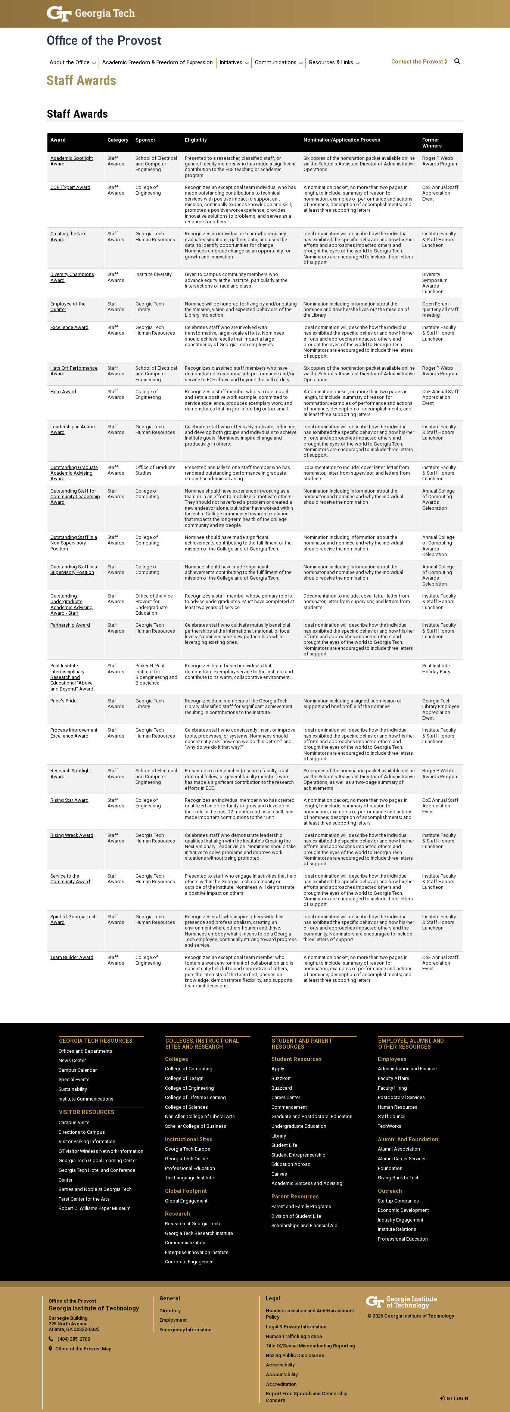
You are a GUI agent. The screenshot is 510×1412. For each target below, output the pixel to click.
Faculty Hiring (392, 1088)
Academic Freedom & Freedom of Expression (157, 62)
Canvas (279, 1174)
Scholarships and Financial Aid (304, 1225)
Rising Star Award (69, 800)
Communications (275, 62)
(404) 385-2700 (73, 1339)
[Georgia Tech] (401, 1301)
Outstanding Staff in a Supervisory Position (73, 569)
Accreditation (281, 1384)
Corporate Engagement (190, 1261)
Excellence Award (69, 327)
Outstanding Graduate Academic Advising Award (74, 473)
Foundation (390, 1168)
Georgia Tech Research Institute (199, 1233)
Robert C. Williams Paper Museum (95, 1208)
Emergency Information (185, 1329)
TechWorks (389, 1126)
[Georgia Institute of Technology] (92, 10)
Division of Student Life (296, 1216)
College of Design (184, 1078)
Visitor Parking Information (87, 1141)
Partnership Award (70, 625)
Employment (173, 1320)
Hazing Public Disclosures (295, 1355)
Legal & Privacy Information (296, 1326)
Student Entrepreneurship (298, 1155)
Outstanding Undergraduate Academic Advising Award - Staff (71, 604)
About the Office (70, 62)
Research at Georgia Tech (192, 1223)
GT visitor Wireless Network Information (101, 1151)
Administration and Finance (407, 1068)
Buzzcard (281, 1088)
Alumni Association (399, 1149)
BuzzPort (281, 1078)
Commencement (289, 1107)
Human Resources (397, 1107)
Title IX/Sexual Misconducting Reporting (310, 1346)
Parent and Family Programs (301, 1206)
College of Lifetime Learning (195, 1097)
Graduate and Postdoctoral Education (311, 1116)
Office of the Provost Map (83, 1349)
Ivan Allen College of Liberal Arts (200, 1116)
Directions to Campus (82, 1132)
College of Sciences (186, 1107)
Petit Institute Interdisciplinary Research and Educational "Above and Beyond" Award (71, 677)
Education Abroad (291, 1164)
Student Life (284, 1145)
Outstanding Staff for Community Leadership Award (75, 496)
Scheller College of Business (195, 1126)
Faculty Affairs (393, 1078)
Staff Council (391, 1116)
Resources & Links (331, 62)
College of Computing (188, 1068)
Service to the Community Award (70, 878)
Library (278, 1136)
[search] (457, 62)
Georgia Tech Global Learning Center (98, 1160)
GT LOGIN (457, 1398)
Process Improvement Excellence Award (73, 732)
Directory (169, 1310)
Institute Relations (397, 1229)
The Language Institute (189, 1177)
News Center (72, 1060)
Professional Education (190, 1168)
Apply (277, 1068)
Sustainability (73, 1089)
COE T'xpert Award (70, 187)
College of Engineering (189, 1088)
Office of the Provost (104, 40)
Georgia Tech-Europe (187, 1149)
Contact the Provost (417, 62)
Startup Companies (398, 1201)
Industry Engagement (400, 1220)
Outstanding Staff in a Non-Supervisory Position (73, 543)
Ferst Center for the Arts (84, 1199)
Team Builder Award (71, 957)
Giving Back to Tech (399, 1177)
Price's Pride (63, 701)
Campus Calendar (78, 1070)
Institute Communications (86, 1099)
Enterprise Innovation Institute (196, 1252)
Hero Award (63, 391)
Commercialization (185, 1242)
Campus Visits (74, 1122)
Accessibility (280, 1365)
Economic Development (403, 1210)
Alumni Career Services (402, 1158)
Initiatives (231, 62)
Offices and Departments (85, 1051)
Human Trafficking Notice (294, 1336)
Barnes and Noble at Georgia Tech (95, 1189)
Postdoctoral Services (401, 1097)
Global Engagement (186, 1201)
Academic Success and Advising (306, 1183)
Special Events (74, 1079)
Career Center (285, 1097)
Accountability (282, 1374)
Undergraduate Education (298, 1126)
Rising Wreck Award (71, 835)
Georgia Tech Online (186, 1158)
